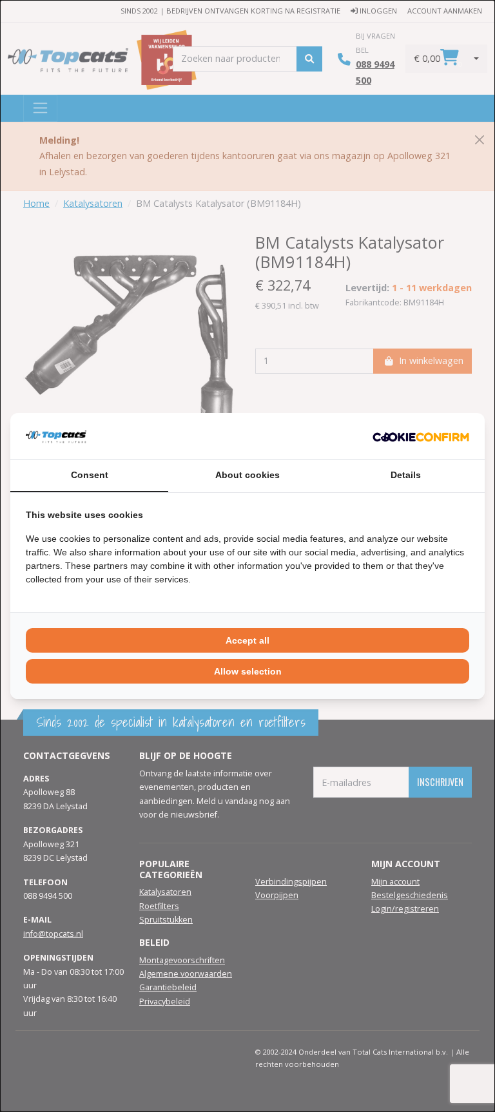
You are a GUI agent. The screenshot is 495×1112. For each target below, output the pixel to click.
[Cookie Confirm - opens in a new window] (421, 436)
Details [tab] (406, 475)
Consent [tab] (89, 475)
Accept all (247, 640)
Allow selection (248, 671)
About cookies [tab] (247, 475)
